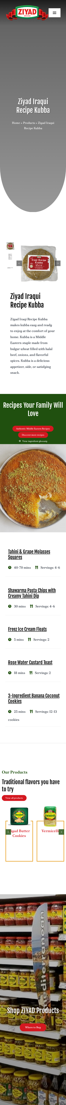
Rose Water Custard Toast (30, 662)
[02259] (38, 263)
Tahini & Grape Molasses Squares (29, 554)
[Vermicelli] (50, 807)
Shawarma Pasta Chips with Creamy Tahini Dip (32, 593)
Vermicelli (50, 830)
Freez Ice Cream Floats (27, 629)
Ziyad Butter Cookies (19, 833)
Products (29, 123)
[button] (8, 832)
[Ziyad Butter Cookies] (19, 807)
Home (16, 123)
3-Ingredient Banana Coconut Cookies (34, 698)
